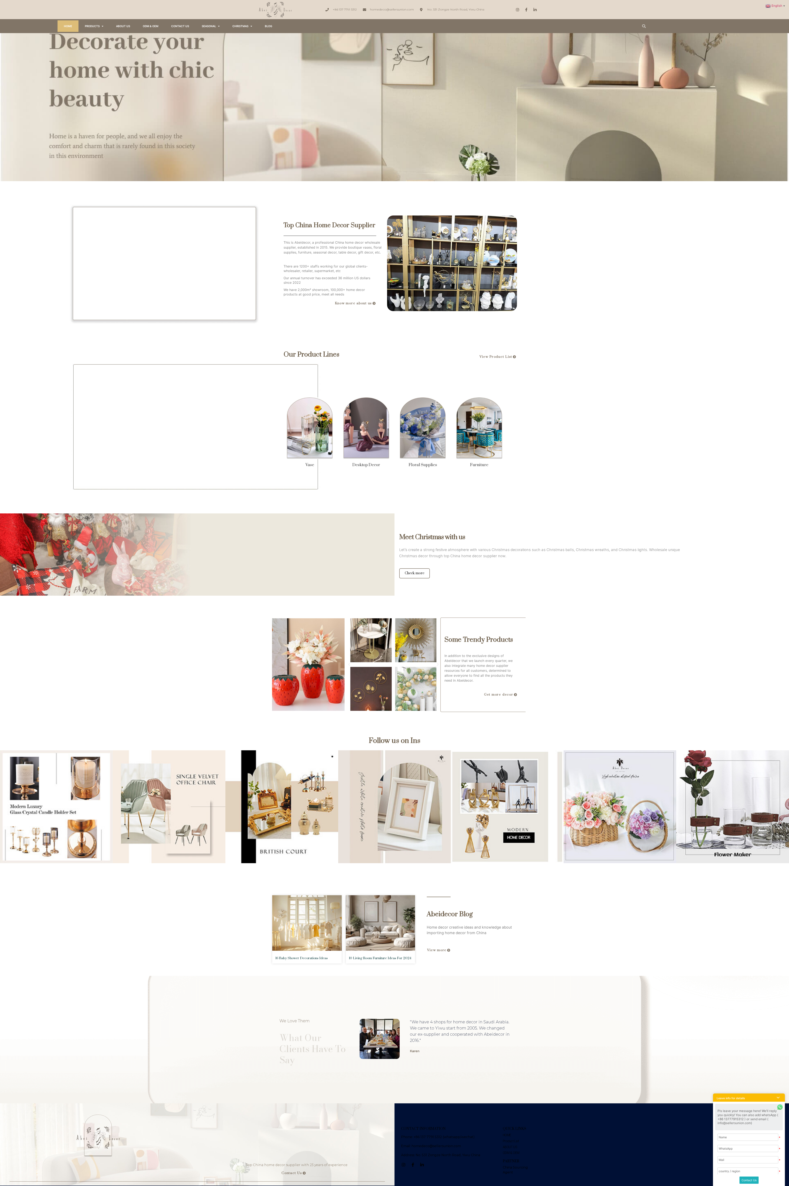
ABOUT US (123, 26)
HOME (68, 26)
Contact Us (749, 1180)
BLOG (268, 26)
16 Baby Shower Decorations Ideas (301, 958)
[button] (355, 303)
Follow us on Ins (394, 740)
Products (92, 26)
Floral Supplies (423, 465)
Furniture (479, 465)
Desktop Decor (366, 465)
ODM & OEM (150, 26)
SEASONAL (209, 26)
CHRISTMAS (240, 26)
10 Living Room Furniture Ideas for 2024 (380, 958)
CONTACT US (180, 26)
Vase (310, 465)
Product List (511, 1141)
